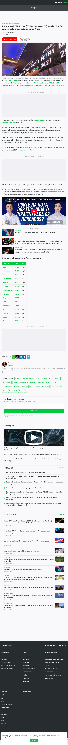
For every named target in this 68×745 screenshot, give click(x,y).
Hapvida (5, 282)
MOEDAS (3, 711)
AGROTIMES (26, 695)
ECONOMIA (26, 662)
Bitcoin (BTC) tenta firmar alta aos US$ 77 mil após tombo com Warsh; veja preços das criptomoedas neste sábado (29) (39, 251)
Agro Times (7, 557)
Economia (7, 549)
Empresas (6, 585)
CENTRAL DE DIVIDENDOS (52, 662)
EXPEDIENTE (4, 656)
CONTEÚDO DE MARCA (51, 672)
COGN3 (45, 85)
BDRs (2, 701)
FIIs (2, 698)
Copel (54, 382)
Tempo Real (13, 391)
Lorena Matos (9, 32)
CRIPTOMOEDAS (5, 707)
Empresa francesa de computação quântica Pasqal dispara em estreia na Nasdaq (32, 488)
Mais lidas (8, 468)
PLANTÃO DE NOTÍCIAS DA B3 (53, 675)
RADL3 (51, 83)
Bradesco (57, 378)
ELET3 (61, 85)
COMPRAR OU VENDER (51, 668)
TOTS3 (17, 321)
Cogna (39, 85)
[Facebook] (45, 646)
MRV (57, 83)
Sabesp (5, 313)
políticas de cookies (37, 737)
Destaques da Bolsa (21, 239)
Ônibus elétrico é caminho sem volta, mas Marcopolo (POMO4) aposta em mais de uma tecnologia (34, 483)
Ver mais (62, 468)
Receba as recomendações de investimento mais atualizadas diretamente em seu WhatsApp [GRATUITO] (32, 460)
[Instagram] (48, 646)
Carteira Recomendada (10, 23)
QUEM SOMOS (5, 652)
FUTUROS (4, 714)
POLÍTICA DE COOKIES (7, 668)
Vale (4, 267)
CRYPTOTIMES (27, 692)
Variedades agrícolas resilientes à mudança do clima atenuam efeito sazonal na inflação (29, 560)
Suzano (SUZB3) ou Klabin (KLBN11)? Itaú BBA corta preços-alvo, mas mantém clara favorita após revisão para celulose (33, 504)
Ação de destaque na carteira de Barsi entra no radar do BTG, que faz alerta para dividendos (32, 498)
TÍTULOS (3, 723)
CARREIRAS (26, 678)
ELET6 (17, 305)
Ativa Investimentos (10, 80)
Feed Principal (7, 387)
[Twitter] (65, 646)
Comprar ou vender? (43, 382)
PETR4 (17, 275)
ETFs (2, 720)
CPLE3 (42, 120)
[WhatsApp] (57, 646)
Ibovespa (23, 150)
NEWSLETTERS (49, 678)
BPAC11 (17, 279)
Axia (38, 378)
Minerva (37, 387)
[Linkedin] (54, 646)
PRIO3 (17, 309)
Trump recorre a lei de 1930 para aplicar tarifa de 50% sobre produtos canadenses (26, 542)
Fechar (34, 740)
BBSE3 (33, 85)
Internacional (8, 603)
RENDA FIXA (26, 665)
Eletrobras (54, 85)
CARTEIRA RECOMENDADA (52, 652)
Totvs (5, 321)
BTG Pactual (7, 279)
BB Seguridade (25, 85)
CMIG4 (34, 83)
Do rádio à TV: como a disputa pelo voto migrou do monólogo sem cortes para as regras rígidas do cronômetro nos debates (28, 578)
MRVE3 (5, 85)
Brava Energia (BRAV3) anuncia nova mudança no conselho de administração (29, 587)
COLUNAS (47, 665)
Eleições (6, 575)
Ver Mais (61, 514)
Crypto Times (19, 247)
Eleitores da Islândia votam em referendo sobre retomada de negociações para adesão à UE (28, 596)
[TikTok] (63, 646)
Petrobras (6, 275)
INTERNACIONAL (27, 672)
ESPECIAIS (26, 681)
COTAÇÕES (4, 692)
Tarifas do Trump (9, 539)
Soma (5, 317)
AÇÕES (3, 695)
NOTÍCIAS (25, 652)
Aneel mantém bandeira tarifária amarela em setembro (21, 551)
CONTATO (4, 659)
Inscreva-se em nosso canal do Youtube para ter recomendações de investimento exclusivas (32, 454)
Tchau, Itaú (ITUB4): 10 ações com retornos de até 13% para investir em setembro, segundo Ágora (33, 477)
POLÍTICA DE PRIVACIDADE (8, 665)
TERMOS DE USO (5, 662)
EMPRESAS (26, 659)
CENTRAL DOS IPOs (50, 656)
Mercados (18, 230)
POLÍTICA (25, 675)
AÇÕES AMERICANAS (7, 704)
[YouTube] (51, 646)
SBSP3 (17, 313)
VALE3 (17, 267)
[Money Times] (61, 2)
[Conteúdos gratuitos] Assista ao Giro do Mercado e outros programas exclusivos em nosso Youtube (32, 449)
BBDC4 (17, 286)
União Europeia (8, 593)
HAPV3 (17, 282)
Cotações (34, 8)
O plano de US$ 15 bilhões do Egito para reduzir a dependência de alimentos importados (28, 606)
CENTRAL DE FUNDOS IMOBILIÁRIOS (54, 659)
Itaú (31, 387)
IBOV (29, 150)
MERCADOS (26, 656)
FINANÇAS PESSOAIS (29, 668)
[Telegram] (60, 646)
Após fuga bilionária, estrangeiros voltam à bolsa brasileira (35, 232)
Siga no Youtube (11, 39)
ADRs (2, 717)
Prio (52, 387)
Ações (17, 378)
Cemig (29, 83)
